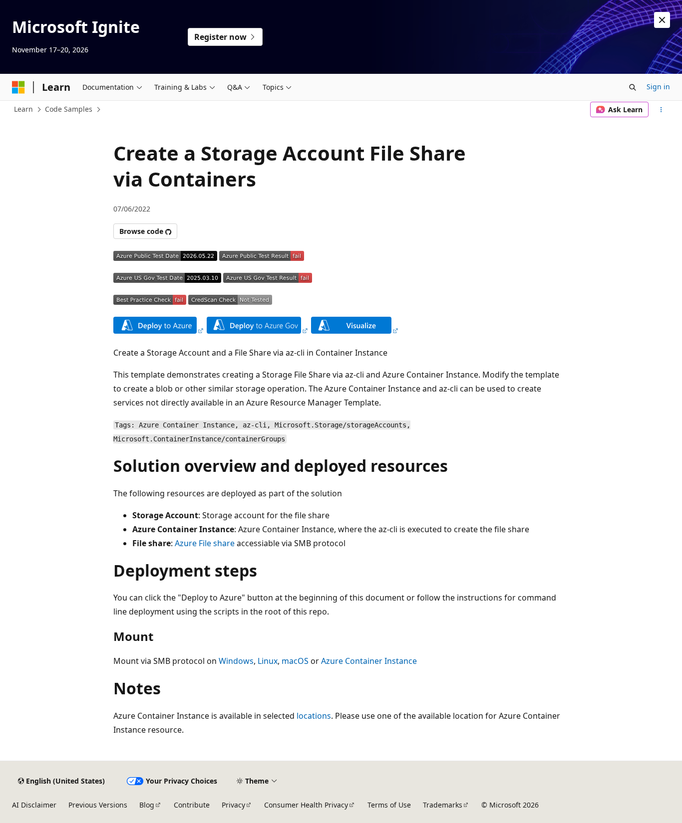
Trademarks (442, 805)
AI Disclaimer (34, 805)
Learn (23, 109)
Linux (268, 660)
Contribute (192, 805)
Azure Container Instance (369, 660)
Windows (236, 660)
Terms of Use (389, 805)
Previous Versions (97, 805)
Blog (146, 805)
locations (314, 715)
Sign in (658, 86)
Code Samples (68, 109)
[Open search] (633, 87)
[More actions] (661, 110)
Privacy (233, 805)
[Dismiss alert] (662, 20)
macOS (295, 660)
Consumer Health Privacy (306, 805)
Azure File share (205, 543)
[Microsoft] (18, 87)
